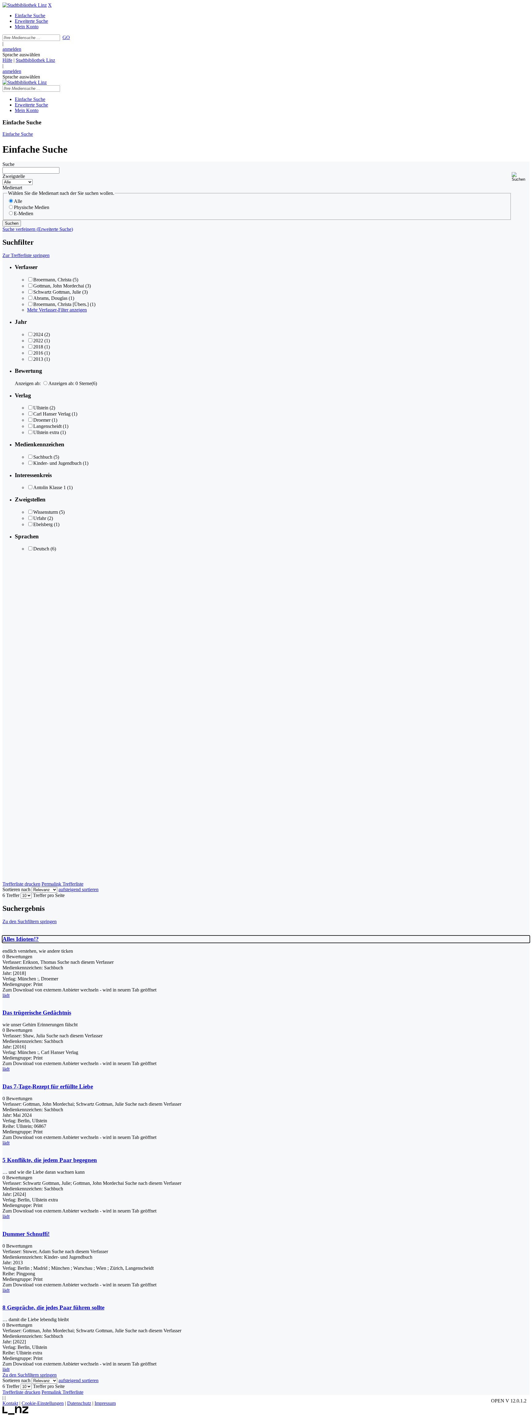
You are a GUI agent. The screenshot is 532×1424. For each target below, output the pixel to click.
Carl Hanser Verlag (52, 413)
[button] (521, 177)
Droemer (41, 420)
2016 (38, 353)
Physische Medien (31, 207)
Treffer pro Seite (49, 895)
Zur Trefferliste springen (26, 255)
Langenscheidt (47, 426)
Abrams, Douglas (50, 298)
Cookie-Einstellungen (43, 1403)
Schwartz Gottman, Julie (57, 292)
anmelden (11, 49)
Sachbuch (42, 457)
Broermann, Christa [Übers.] (61, 304)
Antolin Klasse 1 (49, 487)
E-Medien (23, 213)
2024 (38, 334)
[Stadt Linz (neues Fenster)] (15, 1413)
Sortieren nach (16, 889)
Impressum (105, 1403)
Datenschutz (79, 1403)
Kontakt (10, 1403)
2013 (38, 359)
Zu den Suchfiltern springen (29, 921)
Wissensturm (45, 512)
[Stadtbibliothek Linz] (24, 5)
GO (66, 37)
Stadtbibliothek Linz (35, 60)
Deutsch (41, 548)
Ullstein (40, 407)
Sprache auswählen (21, 54)
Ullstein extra (46, 432)
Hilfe (7, 60)
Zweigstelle (13, 176)
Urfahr (39, 518)
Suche (8, 164)
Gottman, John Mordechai (58, 285)
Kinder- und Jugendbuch (57, 463)
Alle (18, 201)
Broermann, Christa (52, 279)
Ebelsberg (43, 524)
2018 (38, 346)
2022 (38, 340)
